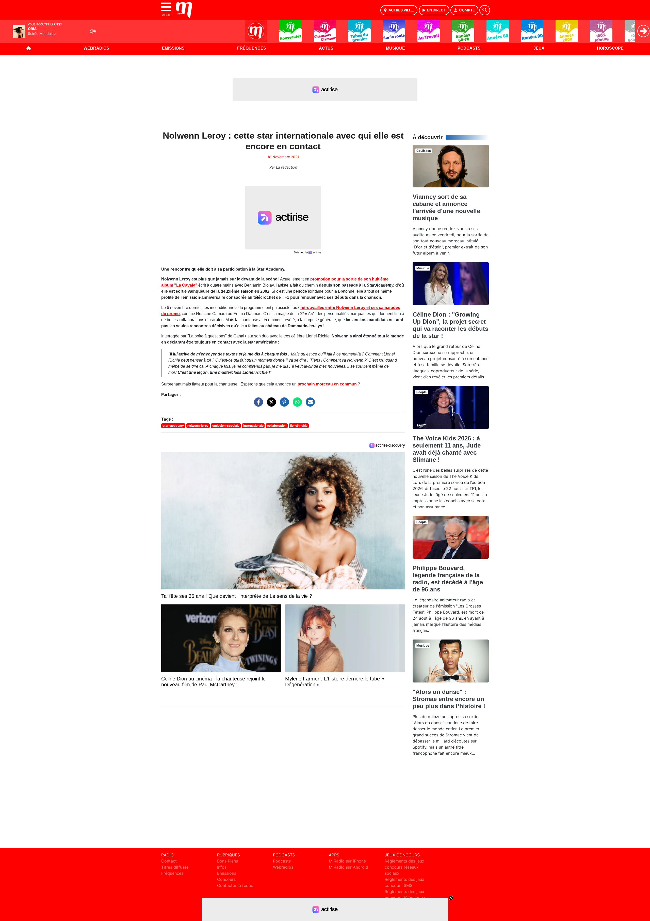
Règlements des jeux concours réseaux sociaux (404, 867)
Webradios (96, 48)
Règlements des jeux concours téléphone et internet (406, 897)
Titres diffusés (175, 867)
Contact (169, 861)
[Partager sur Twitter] (270, 404)
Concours (226, 879)
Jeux (538, 48)
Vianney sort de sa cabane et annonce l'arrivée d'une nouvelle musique (446, 207)
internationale (253, 425)
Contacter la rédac (235, 885)
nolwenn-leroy (197, 425)
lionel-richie (298, 425)
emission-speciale (225, 425)
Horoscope (610, 48)
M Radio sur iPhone (347, 861)
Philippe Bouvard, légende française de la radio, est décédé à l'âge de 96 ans (448, 579)
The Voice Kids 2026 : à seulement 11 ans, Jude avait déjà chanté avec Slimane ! (447, 449)
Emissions (173, 48)
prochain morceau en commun (327, 384)
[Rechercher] (484, 10)
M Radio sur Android (348, 867)
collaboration (276, 425)
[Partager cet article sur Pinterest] (283, 404)
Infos (221, 867)
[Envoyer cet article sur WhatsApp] (296, 404)
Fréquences (251, 48)
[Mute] (92, 31)
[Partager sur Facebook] (257, 404)
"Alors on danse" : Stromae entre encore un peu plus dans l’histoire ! (449, 698)
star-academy (173, 425)
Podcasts (469, 48)
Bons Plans (227, 861)
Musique (395, 48)
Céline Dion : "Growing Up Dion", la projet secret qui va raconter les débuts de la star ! (450, 325)
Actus (326, 48)
